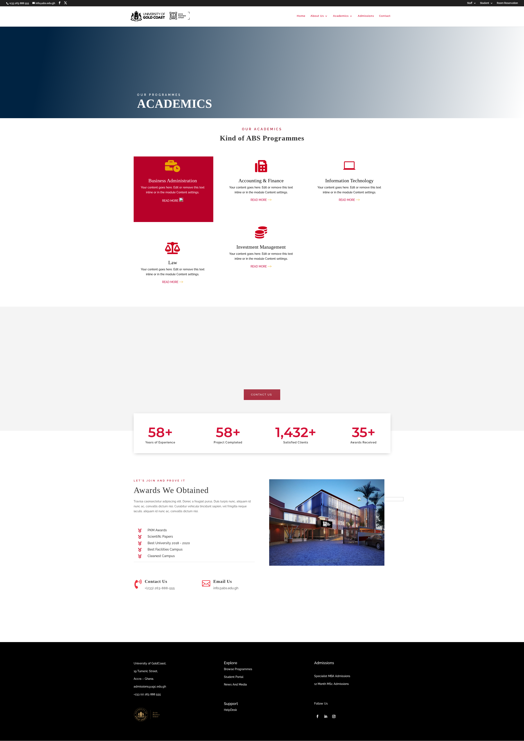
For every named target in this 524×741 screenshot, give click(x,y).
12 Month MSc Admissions (331, 683)
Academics (341, 16)
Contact (385, 16)
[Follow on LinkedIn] (325, 716)
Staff (469, 3)
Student (484, 3)
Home (301, 16)
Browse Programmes (238, 669)
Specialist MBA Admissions (332, 676)
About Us (317, 16)
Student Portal (233, 677)
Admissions (366, 16)
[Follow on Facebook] (317, 716)
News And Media (235, 684)
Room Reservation (507, 3)
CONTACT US (261, 394)
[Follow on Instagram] (334, 716)
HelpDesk (230, 710)
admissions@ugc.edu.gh (150, 686)
